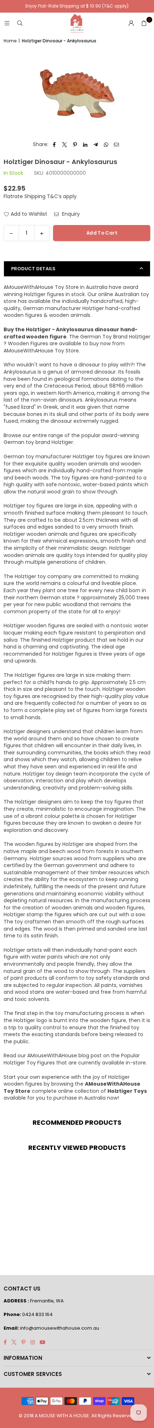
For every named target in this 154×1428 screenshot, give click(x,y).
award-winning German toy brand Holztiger (71, 439)
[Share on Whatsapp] (106, 144)
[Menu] (6, 23)
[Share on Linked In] (85, 144)
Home (10, 41)
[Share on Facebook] (54, 144)
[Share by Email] (116, 144)
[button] (144, 23)
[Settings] (131, 23)
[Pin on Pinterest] (75, 144)
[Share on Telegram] (95, 144)
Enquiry (70, 214)
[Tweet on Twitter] (64, 144)
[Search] (19, 23)
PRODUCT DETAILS (33, 268)
